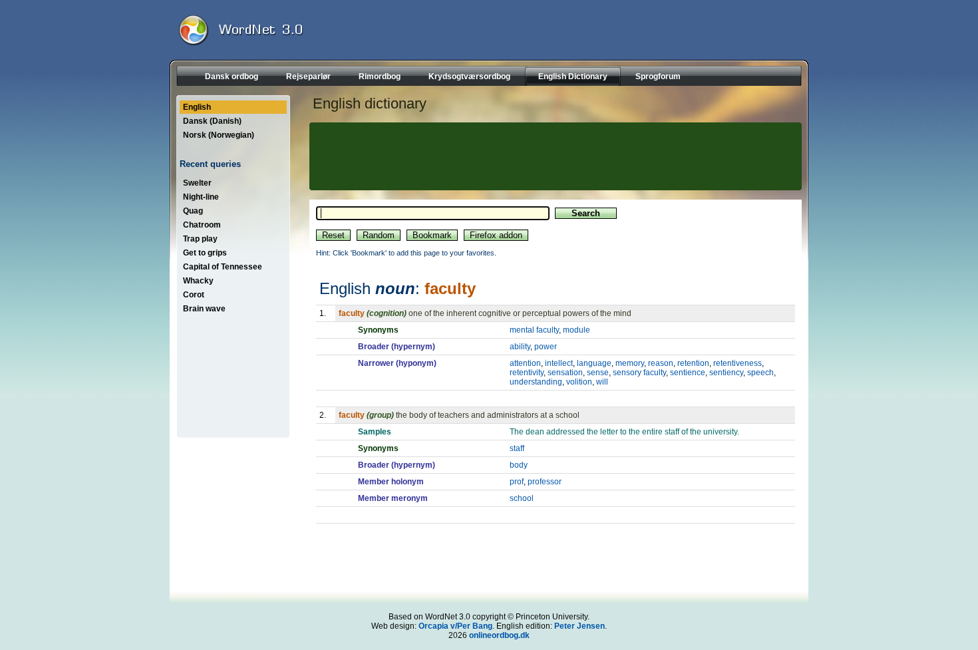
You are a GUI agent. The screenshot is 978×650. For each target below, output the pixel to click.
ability (520, 346)
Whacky (198, 280)
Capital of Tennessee (222, 266)
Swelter (197, 183)
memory (629, 363)
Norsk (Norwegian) (218, 135)
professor (545, 481)
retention (693, 363)
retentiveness (737, 363)
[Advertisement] (553, 156)
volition (579, 382)
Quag (193, 211)
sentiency (726, 372)
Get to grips (205, 252)
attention (525, 363)
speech (760, 372)
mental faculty (534, 330)
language (594, 363)
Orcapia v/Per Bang (455, 626)
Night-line (201, 197)
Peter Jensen (579, 626)
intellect (559, 363)
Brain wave (204, 308)
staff (517, 448)
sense (598, 372)
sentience (687, 372)
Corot (193, 294)
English (197, 107)
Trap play (200, 239)
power (545, 346)
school (522, 498)
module (576, 330)
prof (517, 481)
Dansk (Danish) (212, 121)
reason (660, 363)
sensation (565, 372)
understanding (536, 382)
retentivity (527, 372)
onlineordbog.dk (499, 635)
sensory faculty (639, 372)
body (519, 465)
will (602, 382)
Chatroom (202, 225)
